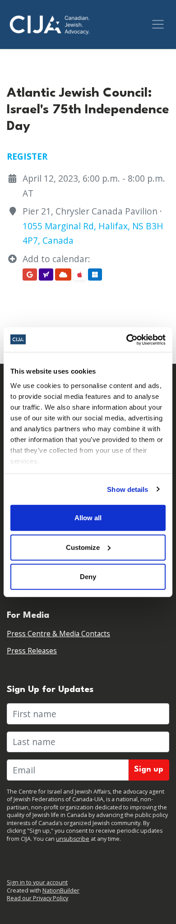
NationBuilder (60, 890)
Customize (83, 547)
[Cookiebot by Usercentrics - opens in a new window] (127, 339)
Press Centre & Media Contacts (58, 633)
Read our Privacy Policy (37, 898)
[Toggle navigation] (158, 24)
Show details (127, 489)
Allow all (88, 518)
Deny (88, 576)
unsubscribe (72, 839)
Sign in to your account (37, 882)
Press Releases (32, 651)
